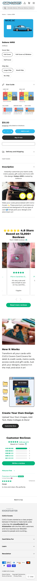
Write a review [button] (18, 463)
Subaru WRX (11, 14)
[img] (6, 481)
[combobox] (18, 8)
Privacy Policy (18, 576)
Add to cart (25, 131)
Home (4, 14)
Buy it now (18, 137)
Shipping (5, 125)
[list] (18, 28)
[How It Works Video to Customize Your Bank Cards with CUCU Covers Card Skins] (18, 191)
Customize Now (10, 426)
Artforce (5, 46)
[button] (17, 299)
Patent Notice (6, 574)
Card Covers (6, 159)
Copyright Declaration (18, 574)
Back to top (18, 500)
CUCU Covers (10, 571)
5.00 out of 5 (24, 442)
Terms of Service (7, 576)
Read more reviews (18, 305)
